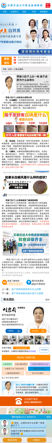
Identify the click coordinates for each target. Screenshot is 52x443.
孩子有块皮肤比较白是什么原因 (27, 293)
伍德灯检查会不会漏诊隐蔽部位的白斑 (34, 60)
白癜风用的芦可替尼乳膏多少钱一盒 (33, 57)
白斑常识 (14, 12)
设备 (24, 12)
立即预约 (44, 350)
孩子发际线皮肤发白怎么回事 (26, 289)
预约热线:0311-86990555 (24, 417)
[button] (23, 52)
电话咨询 (12, 440)
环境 (34, 12)
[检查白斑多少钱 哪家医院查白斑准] (26, 257)
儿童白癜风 (18, 69)
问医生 (36, 440)
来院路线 (43, 12)
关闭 (48, 417)
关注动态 (32, 351)
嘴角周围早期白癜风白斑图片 (30, 63)
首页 (5, 12)
